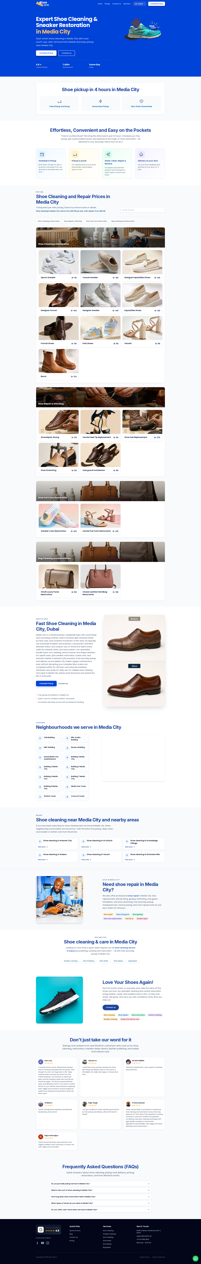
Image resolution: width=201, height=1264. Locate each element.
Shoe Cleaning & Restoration (49, 221)
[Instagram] (47, 1242)
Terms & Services (158, 1257)
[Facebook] (37, 1242)
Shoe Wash (104, 961)
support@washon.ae (144, 1236)
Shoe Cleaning (108, 1231)
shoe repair (133, 895)
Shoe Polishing (88, 961)
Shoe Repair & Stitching (73, 221)
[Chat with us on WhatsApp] (195, 1258)
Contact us (66, 53)
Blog (71, 1234)
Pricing (107, 4)
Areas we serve (75, 1231)
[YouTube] (42, 1242)
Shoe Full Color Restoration (96, 221)
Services (127, 4)
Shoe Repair (118, 961)
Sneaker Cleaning (70, 961)
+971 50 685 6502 (143, 1239)
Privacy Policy (145, 1257)
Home (100, 4)
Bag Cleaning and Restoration (123, 221)
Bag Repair (133, 961)
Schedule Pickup (156, 4)
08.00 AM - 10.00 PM (144, 1243)
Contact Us (116, 4)
